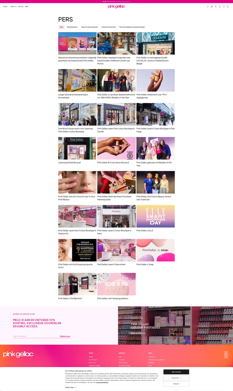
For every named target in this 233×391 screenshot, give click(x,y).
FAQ (120, 357)
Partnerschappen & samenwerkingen (132, 27)
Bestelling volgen (124, 365)
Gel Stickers (93, 360)
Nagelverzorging (94, 365)
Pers (150, 365)
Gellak (91, 357)
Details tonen (69, 387)
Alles (61, 27)
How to (13, 6)
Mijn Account (123, 363)
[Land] (212, 6)
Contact (122, 360)
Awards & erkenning (108, 27)
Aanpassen (175, 378)
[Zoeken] (208, 6)
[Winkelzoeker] (216, 7)
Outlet (21, 6)
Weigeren (176, 384)
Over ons (152, 357)
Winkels (151, 363)
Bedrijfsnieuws (72, 27)
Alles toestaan (176, 372)
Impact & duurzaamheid (89, 27)
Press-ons (92, 363)
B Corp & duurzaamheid (156, 360)
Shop (5, 6)
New (26, 6)
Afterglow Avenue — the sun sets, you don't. (116, 1)
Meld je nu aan (65, 336)
